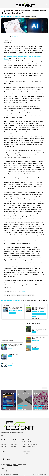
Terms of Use (16, 465)
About (2, 441)
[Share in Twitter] (41, 300)
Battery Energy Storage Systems (29, 444)
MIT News (24, 291)
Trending (18, 16)
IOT (44, 405)
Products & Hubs (26, 439)
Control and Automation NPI (28, 446)
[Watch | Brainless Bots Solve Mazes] (28, 340)
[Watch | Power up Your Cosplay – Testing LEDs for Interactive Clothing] (8, 400)
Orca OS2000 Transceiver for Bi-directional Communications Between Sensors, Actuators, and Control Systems (40, 328)
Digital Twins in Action (13, 354)
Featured (10, 16)
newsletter (18, 295)
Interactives (13, 446)
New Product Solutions (27, 441)
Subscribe (3, 446)
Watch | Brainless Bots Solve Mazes (38, 338)
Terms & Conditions (14, 474)
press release (24, 295)
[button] (2, 4)
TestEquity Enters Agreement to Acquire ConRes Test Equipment (15, 363)
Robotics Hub (25, 453)
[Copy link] (46, 300)
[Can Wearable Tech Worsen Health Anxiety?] (40, 400)
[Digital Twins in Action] (4, 356)
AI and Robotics (4, 16)
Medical (14, 16)
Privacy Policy (9, 465)
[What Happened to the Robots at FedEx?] (28, 348)
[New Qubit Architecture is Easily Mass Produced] (24, 400)
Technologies (14, 444)
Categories (14, 439)
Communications (36, 311)
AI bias (8, 295)
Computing (21, 405)
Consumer (36, 405)
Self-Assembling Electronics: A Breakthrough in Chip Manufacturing (15, 345)
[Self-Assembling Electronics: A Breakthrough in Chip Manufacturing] (4, 347)
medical (13, 295)
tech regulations (31, 295)
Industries (10, 348)
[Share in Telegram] (44, 300)
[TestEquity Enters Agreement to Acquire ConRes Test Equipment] (4, 365)
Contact (3, 449)
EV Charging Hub (26, 451)
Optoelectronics (12, 312)
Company (3, 439)
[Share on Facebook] (39, 300)
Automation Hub (26, 449)
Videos (2, 451)
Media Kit (3, 444)
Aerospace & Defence (13, 310)
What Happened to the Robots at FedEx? (39, 346)
